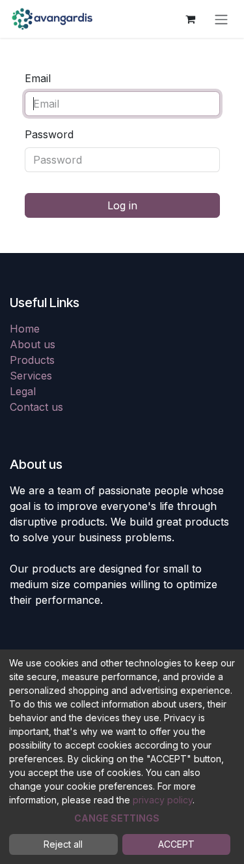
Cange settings (116, 818)
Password (49, 134)
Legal (23, 391)
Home (25, 328)
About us (32, 344)
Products (32, 359)
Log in (122, 205)
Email (38, 78)
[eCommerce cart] (190, 19)
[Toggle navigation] (221, 19)
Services (31, 375)
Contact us (36, 406)
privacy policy (163, 799)
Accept (176, 844)
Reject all (63, 844)
